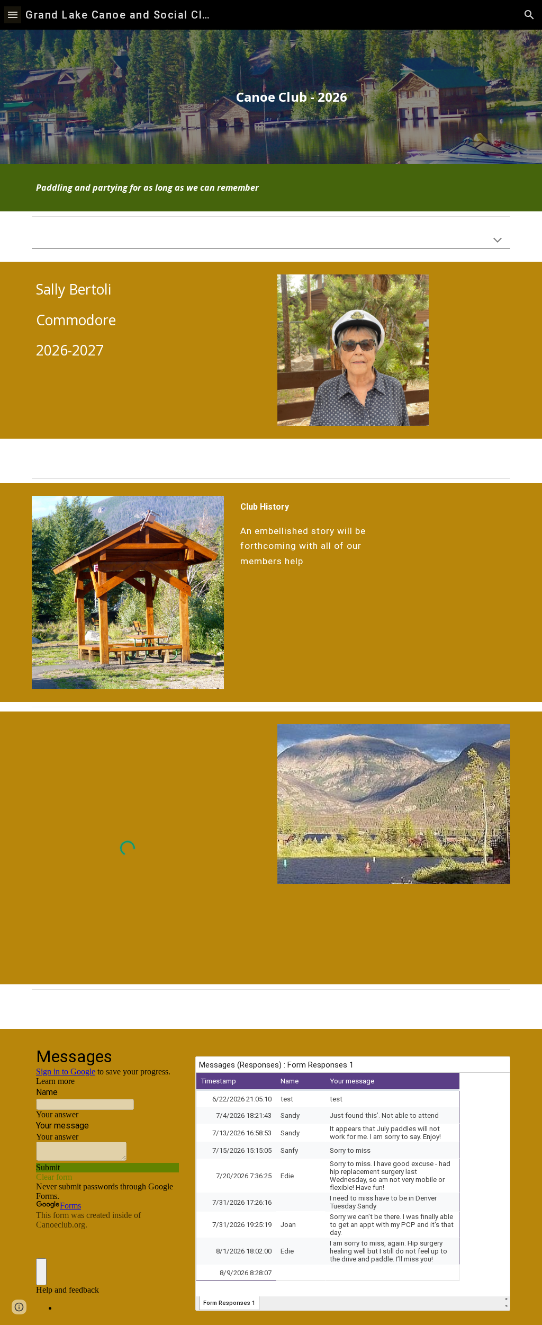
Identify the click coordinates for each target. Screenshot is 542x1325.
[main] (291, 97)
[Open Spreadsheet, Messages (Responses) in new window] (490, 1070)
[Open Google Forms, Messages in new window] (163, 1055)
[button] (12, 14)
